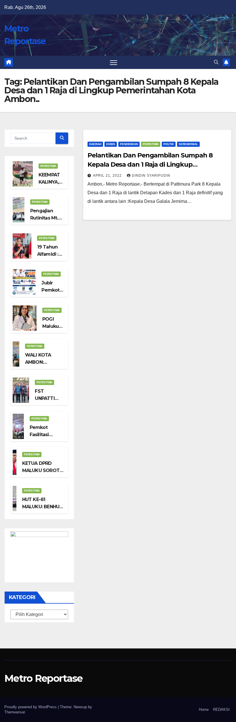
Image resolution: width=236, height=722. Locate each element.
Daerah (95, 144)
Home (204, 709)
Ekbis (110, 144)
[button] (216, 62)
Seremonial (188, 144)
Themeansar (14, 712)
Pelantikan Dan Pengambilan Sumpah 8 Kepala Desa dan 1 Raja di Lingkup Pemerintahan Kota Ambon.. (150, 164)
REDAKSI (221, 709)
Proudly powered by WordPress (31, 707)
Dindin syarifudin (151, 176)
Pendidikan (129, 144)
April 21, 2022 (108, 176)
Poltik (168, 144)
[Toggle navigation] (113, 62)
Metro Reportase (43, 678)
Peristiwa (48, 165)
